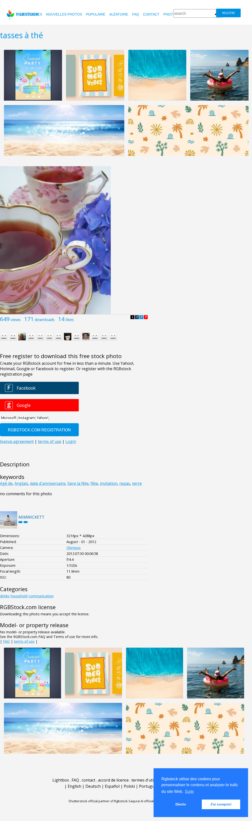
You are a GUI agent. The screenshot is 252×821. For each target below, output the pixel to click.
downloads (45, 319)
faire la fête (78, 483)
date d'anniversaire (47, 483)
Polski (129, 786)
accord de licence (113, 780)
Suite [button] (189, 791)
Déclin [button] (180, 804)
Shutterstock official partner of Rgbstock (98, 801)
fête (94, 483)
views (16, 319)
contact (151, 14)
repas (124, 483)
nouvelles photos (64, 14)
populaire (95, 14)
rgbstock (27, 14)
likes (69, 319)
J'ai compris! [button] (221, 804)
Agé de (6, 483)
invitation (108, 483)
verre (137, 483)
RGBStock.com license (28, 607)
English (74, 786)
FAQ (135, 14)
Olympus (73, 547)
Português (149, 786)
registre (228, 13)
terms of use (24, 641)
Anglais (21, 483)
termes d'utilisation (149, 780)
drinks (5, 596)
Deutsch (93, 786)
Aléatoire (118, 14)
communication (41, 596)
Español (112, 786)
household (19, 596)
